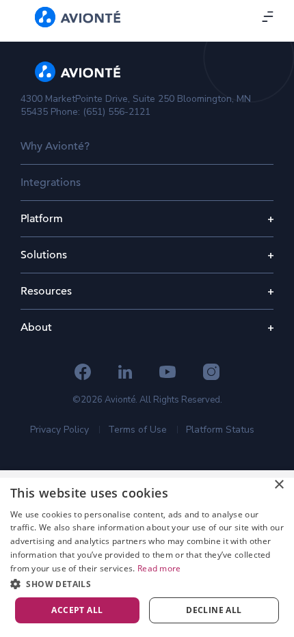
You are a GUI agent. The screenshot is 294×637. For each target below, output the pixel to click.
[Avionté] (78, 17)
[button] (147, 583)
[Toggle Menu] (268, 16)
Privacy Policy (59, 429)
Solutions (44, 255)
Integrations (51, 182)
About (36, 327)
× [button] (278, 485)
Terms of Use (137, 429)
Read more (159, 568)
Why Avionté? (55, 146)
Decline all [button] (213, 610)
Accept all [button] (77, 610)
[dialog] (147, 553)
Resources (46, 291)
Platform (42, 219)
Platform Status (220, 429)
